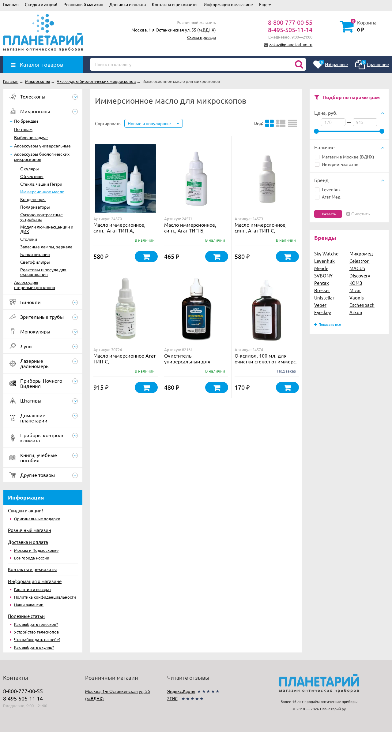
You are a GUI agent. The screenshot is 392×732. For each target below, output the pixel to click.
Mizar (355, 290)
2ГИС (172, 698)
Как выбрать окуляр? (34, 647)
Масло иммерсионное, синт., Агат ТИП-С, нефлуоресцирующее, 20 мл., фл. (263, 233)
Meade (321, 268)
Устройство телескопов (36, 631)
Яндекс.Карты (181, 691)
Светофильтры (35, 262)
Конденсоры (33, 199)
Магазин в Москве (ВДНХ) (348, 156)
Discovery (359, 275)
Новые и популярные (149, 123)
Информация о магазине (228, 4)
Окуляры (29, 168)
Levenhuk (331, 189)
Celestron (359, 261)
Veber (320, 305)
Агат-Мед (331, 196)
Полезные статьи (26, 616)
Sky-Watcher (327, 253)
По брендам (26, 121)
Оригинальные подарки (37, 518)
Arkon (355, 312)
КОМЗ (355, 283)
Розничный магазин (83, 4)
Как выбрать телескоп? (36, 624)
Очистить (360, 213)
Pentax (321, 283)
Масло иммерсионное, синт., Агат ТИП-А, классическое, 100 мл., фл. (124, 230)
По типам (23, 129)
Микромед (361, 253)
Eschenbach (362, 305)
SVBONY (323, 275)
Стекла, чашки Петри (41, 184)
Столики (28, 239)
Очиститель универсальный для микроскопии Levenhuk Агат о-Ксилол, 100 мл (191, 364)
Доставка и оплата (127, 4)
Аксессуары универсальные (42, 145)
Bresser (322, 290)
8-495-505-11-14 (290, 29)
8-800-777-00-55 (290, 22)
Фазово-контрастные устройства (41, 217)
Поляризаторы (35, 207)
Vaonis (356, 297)
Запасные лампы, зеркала (46, 246)
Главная (11, 4)
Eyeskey (322, 312)
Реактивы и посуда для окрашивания (43, 272)
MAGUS (357, 268)
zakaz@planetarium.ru (290, 44)
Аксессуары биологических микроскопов (42, 156)
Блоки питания (35, 254)
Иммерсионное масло (42, 191)
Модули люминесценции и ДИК (46, 229)
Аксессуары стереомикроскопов (34, 284)
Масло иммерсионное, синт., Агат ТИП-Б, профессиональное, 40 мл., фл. (195, 233)
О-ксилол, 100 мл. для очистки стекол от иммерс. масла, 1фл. (266, 361)
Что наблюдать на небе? (37, 639)
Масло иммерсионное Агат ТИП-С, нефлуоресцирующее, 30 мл (124, 364)
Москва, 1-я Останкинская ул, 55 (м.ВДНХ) (173, 29)
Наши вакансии (28, 604)
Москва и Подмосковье (36, 550)
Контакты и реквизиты (175, 4)
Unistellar (324, 297)
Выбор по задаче (31, 137)
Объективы (31, 176)
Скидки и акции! (41, 4)
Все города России (31, 557)
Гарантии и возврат (32, 589)
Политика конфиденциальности (45, 597)
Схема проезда (201, 37)
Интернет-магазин (340, 164)
